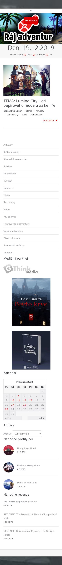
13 (30, 400)
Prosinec (41, 55)
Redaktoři (8, 252)
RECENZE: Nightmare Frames (20, 501)
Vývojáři (7, 180)
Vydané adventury (13, 231)
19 (24, 404)
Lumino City (12, 115)
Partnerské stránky (13, 245)
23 (6, 409)
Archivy (7, 433)
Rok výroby (9, 173)
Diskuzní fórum (11, 238)
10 (12, 400)
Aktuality (40, 111)
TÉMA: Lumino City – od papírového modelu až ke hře (29, 103)
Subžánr (8, 166)
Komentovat (36, 115)
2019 (29, 55)
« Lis (8, 418)
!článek (29, 111)
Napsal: (12, 111)
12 (24, 400)
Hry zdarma (9, 216)
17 (12, 404)
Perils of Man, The (27, 482)
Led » (41, 418)
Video (6, 209)
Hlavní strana (16, 55)
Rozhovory (9, 202)
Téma (24, 115)
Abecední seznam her (15, 159)
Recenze (8, 188)
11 (18, 400)
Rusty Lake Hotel (26, 448)
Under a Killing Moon (28, 465)
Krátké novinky (11, 152)
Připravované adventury (16, 223)
